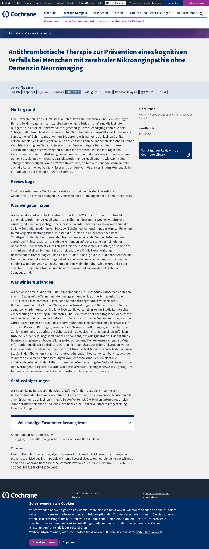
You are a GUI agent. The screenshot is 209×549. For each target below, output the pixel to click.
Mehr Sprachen (117, 2)
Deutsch (6, 2)
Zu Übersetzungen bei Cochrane (145, 2)
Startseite (14, 33)
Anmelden (173, 2)
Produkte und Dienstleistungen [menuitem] (149, 13)
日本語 (106, 92)
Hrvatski (71, 2)
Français (48, 2)
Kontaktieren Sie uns (157, 493)
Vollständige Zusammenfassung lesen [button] (53, 422)
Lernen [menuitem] (118, 13)
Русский (60, 2)
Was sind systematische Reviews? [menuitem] (122, 21)
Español (27, 2)
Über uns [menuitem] (50, 13)
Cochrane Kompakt (36, 33)
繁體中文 (147, 92)
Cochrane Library (196, 2)
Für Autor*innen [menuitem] (186, 13)
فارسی (37, 2)
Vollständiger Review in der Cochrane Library (160, 152)
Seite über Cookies (148, 532)
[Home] (20, 14)
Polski (162, 92)
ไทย (100, 2)
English (17, 2)
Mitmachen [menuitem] (100, 13)
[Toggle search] (201, 13)
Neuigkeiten (152, 497)
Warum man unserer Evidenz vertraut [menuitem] (69, 21)
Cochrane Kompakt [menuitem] (74, 13)
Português (90, 92)
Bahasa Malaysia (87, 2)
